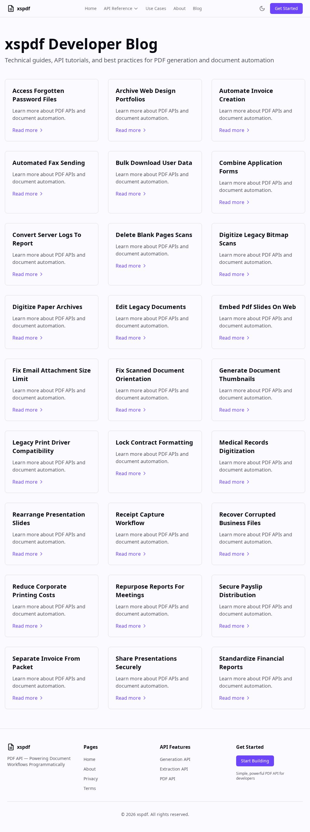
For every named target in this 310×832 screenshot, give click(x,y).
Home (91, 8)
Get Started (286, 8)
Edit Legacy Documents (151, 307)
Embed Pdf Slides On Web (257, 307)
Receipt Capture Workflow (140, 518)
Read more (25, 130)
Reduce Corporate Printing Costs (39, 590)
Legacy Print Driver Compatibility (41, 446)
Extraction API (174, 769)
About (179, 8)
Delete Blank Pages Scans (154, 235)
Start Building (255, 761)
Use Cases (156, 8)
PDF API (167, 778)
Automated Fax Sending (48, 163)
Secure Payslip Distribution (240, 590)
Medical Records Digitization (243, 446)
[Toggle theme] (262, 8)
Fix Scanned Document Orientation (150, 374)
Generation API (175, 759)
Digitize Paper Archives (47, 307)
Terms (90, 788)
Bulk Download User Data (154, 163)
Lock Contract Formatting (154, 442)
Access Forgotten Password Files (38, 95)
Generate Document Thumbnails (249, 374)
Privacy (91, 778)
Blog (197, 8)
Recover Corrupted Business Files (247, 518)
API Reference (118, 8)
